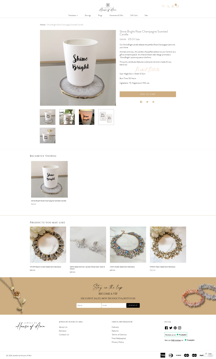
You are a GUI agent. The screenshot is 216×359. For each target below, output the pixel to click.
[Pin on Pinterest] (153, 102)
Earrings (88, 15)
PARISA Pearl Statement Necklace (162, 267)
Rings (100, 15)
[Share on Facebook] (141, 102)
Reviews (62, 331)
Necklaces (73, 15)
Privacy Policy (118, 342)
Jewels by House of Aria (22, 355)
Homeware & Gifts (116, 15)
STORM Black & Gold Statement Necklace (45, 267)
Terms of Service (119, 335)
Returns (115, 331)
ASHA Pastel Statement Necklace (122, 267)
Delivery (115, 327)
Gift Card (133, 15)
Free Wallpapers (119, 338)
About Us (63, 327)
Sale (146, 15)
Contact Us (64, 335)
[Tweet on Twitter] (147, 102)
